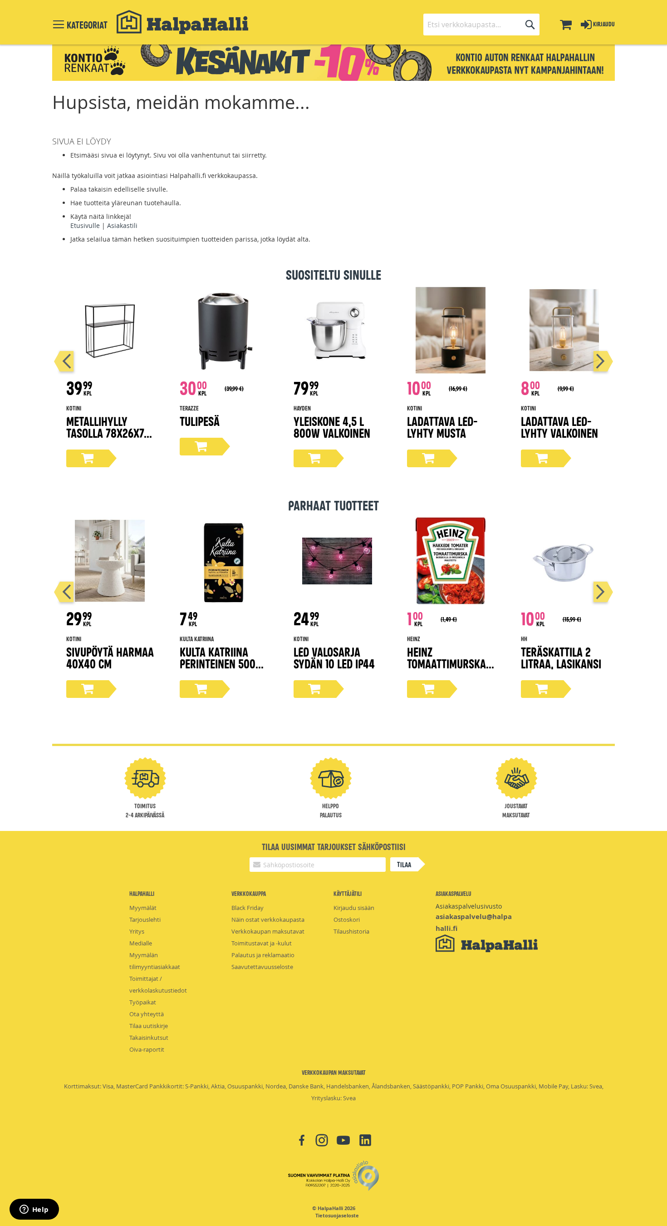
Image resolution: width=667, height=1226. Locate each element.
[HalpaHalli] (182, 22)
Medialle (140, 943)
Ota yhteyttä (146, 1014)
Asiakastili (122, 225)
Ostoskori (347, 919)
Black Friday (247, 908)
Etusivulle (85, 225)
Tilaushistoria (351, 931)
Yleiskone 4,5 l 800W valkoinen (332, 426)
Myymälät (143, 908)
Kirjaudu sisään (354, 908)
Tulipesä (200, 420)
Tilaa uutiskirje (148, 1026)
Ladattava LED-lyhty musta (442, 426)
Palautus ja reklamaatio (262, 955)
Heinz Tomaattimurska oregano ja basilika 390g (446, 669)
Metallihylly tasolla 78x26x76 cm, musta (107, 432)
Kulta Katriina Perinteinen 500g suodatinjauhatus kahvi (223, 669)
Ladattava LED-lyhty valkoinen (559, 426)
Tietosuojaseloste (337, 1215)
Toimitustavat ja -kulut (261, 943)
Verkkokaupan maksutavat (267, 931)
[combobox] (481, 24)
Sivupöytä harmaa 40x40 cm (110, 657)
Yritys (136, 931)
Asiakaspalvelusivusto (469, 906)
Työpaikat (142, 1002)
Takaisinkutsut (148, 1037)
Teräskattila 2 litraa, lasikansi (561, 657)
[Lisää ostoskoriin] (87, 458)
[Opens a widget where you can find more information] (34, 1210)
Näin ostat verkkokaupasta (267, 919)
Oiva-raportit (146, 1049)
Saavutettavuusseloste (262, 967)
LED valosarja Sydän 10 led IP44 (334, 657)
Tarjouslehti (145, 919)
